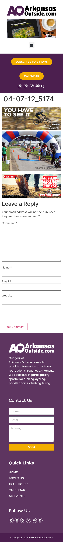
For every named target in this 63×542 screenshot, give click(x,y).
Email (6, 281)
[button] (31, 45)
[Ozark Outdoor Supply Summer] (31, 197)
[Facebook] (20, 86)
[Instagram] (17, 520)
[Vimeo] (40, 520)
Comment (9, 223)
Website (7, 295)
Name (7, 267)
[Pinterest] (26, 86)
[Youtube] (38, 86)
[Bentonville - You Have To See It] (31, 129)
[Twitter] (32, 86)
